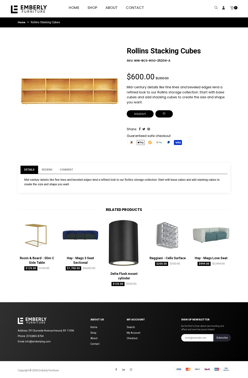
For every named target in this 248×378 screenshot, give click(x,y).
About (111, 7)
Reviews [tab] (47, 169)
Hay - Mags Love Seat (211, 258)
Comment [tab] (66, 169)
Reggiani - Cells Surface (168, 258)
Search (131, 327)
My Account (133, 332)
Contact (135, 7)
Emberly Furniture (48, 370)
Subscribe (222, 337)
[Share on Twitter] (143, 129)
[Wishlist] (164, 114)
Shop (92, 7)
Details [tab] (29, 169)
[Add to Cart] (24, 250)
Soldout (140, 114)
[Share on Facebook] (140, 129)
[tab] (80, 170)
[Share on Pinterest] (148, 129)
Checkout (132, 338)
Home (74, 7)
